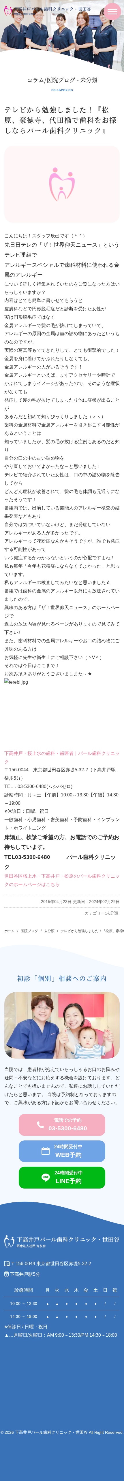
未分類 (112, 913)
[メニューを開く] (112, 11)
